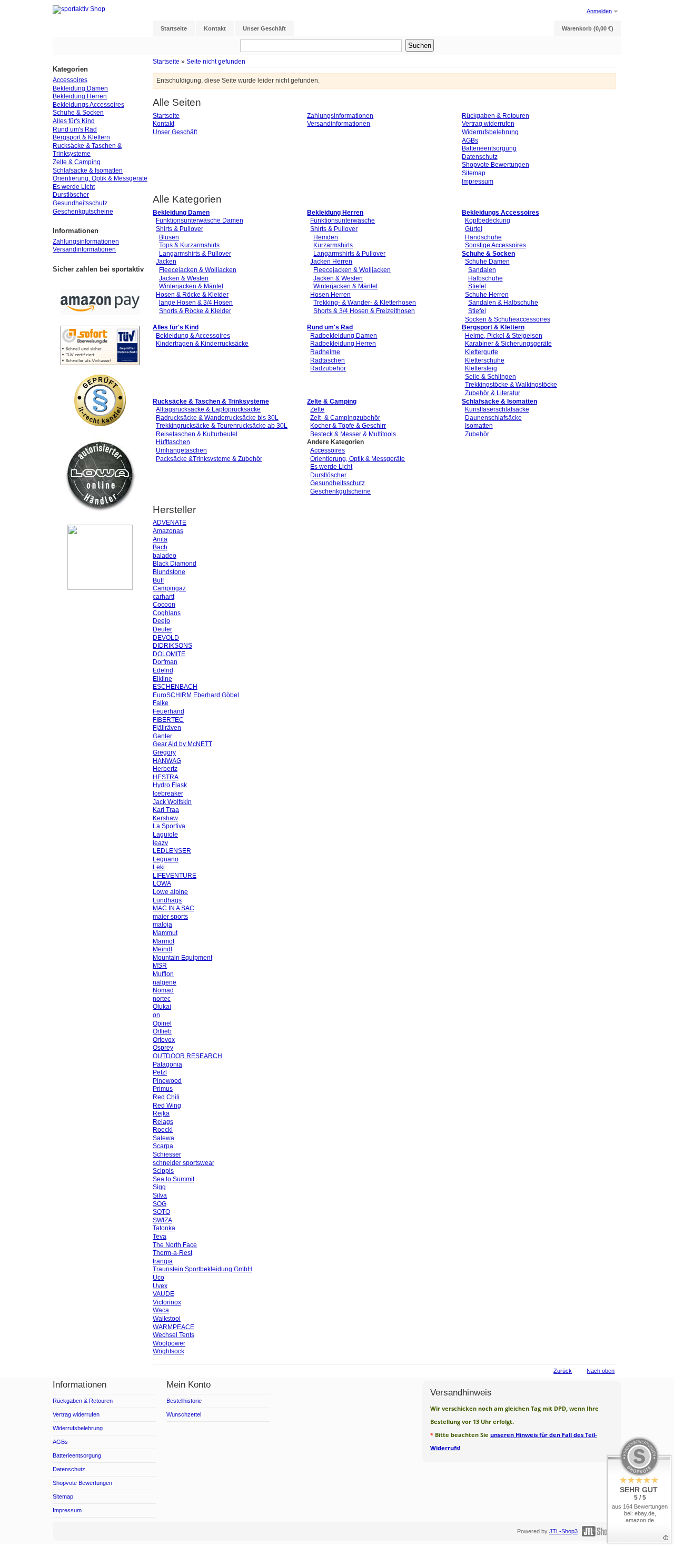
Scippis (163, 1170)
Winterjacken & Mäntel (191, 286)
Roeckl (163, 1129)
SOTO (161, 1212)
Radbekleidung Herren (343, 343)
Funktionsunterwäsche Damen (199, 220)
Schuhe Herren (487, 294)
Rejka (161, 1113)
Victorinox (167, 1302)
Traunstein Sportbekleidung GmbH (202, 1269)
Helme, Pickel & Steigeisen (503, 335)
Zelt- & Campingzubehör (345, 417)
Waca (161, 1310)
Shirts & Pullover (179, 229)
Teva (159, 1236)
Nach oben (600, 1371)
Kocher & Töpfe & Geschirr (348, 425)
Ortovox (164, 1039)
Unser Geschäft (175, 132)
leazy (160, 843)
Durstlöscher (328, 475)
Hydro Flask (170, 785)
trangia (163, 1261)
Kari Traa (166, 809)
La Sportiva (169, 826)
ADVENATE (169, 522)
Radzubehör (328, 368)
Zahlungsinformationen (340, 115)
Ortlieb (162, 1031)
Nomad (163, 990)
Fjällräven (167, 727)
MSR (160, 965)
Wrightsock (168, 1351)
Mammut (165, 933)
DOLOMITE (169, 654)
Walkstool (167, 1318)
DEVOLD (166, 637)
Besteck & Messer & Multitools (353, 434)
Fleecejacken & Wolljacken (197, 270)
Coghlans (167, 613)
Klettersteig (481, 368)
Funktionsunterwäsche (342, 220)
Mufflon (163, 974)
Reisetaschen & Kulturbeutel (196, 434)
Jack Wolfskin (172, 802)
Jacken (166, 261)
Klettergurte (481, 352)
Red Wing (167, 1105)
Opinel (162, 1023)
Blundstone (169, 572)
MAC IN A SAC (173, 908)
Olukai (162, 1006)
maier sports (170, 916)
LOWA (162, 883)
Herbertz (165, 768)
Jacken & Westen (184, 278)
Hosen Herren (330, 294)
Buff (158, 580)
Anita (160, 539)
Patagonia (167, 1064)
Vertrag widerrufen (488, 123)
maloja (162, 924)
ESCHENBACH (175, 686)
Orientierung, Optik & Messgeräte (357, 459)
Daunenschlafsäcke (493, 417)
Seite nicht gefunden (215, 61)
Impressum (477, 181)
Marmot (163, 941)
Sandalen (482, 270)
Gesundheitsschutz (337, 483)
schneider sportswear (183, 1163)
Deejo (161, 621)
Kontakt (163, 123)
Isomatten (479, 425)
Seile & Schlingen (490, 376)
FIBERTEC (168, 720)
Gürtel (473, 229)
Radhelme (325, 352)
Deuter (162, 629)
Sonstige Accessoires (495, 245)
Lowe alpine (170, 892)
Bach (160, 547)
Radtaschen (327, 360)
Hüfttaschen (173, 442)
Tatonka (164, 1228)
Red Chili (166, 1097)
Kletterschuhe (484, 360)
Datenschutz (480, 156)
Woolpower (169, 1343)
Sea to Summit (173, 1179)
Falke (160, 703)
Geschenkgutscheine (340, 491)
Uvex (160, 1286)
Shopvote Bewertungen (495, 164)
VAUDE (163, 1294)
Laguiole (165, 834)
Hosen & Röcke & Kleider (192, 294)
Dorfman (165, 662)
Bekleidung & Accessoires (193, 335)
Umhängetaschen (181, 450)
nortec (162, 998)
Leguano (166, 859)
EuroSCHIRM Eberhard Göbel (196, 695)
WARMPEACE (173, 1327)
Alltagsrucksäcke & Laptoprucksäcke (208, 409)
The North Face (175, 1245)
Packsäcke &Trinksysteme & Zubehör (209, 459)
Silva (160, 1195)
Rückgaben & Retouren (495, 115)
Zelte (317, 409)
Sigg (159, 1187)
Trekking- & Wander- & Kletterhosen (364, 302)
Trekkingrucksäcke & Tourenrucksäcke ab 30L (222, 425)
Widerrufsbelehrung (490, 132)
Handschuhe (483, 237)
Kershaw (165, 818)
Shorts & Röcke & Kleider (195, 311)
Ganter (162, 736)
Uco (158, 1277)
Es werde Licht (331, 466)
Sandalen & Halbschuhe (503, 302)
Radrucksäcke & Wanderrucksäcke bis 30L (217, 417)
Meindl (162, 949)
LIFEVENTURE (174, 875)
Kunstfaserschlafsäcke (497, 409)
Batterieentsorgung (489, 148)
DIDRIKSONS (172, 645)
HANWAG (167, 761)
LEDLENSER (172, 851)
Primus (163, 1088)
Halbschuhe (485, 278)
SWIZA (162, 1220)
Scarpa (163, 1146)
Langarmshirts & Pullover (195, 253)
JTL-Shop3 (563, 1531)
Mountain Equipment (182, 957)
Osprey (163, 1047)
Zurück (562, 1371)
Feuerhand (168, 711)
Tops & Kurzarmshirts (189, 245)
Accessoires (327, 450)
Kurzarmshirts (333, 245)
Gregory (164, 752)
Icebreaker (168, 793)
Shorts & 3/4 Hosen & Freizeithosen (364, 311)
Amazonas (168, 531)
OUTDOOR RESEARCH (187, 1056)
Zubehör (477, 434)
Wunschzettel (183, 1414)
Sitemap (473, 173)
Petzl (160, 1072)
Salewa (163, 1138)
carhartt (163, 596)
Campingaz (169, 588)
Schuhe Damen (487, 261)
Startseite (166, 61)
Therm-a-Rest (172, 1253)
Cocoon (164, 604)
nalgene (164, 982)
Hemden (325, 237)
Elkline (162, 678)
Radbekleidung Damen (343, 335)
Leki (159, 867)
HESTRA (166, 777)
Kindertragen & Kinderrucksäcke (202, 343)
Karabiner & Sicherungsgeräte (508, 343)
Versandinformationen (338, 123)
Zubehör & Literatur (492, 393)
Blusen (169, 237)
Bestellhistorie (184, 1401)
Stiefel (477, 286)
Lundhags (167, 900)
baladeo (164, 555)
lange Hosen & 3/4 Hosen (196, 302)
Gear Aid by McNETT (182, 744)
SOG (159, 1204)
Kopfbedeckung (487, 220)
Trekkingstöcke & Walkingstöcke (511, 384)
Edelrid (163, 670)
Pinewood (167, 1080)
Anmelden (599, 11)
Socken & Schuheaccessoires (507, 319)
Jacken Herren (331, 261)
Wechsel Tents (173, 1335)
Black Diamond (174, 563)
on (156, 1015)
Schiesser (167, 1154)
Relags (163, 1122)
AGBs (470, 140)
